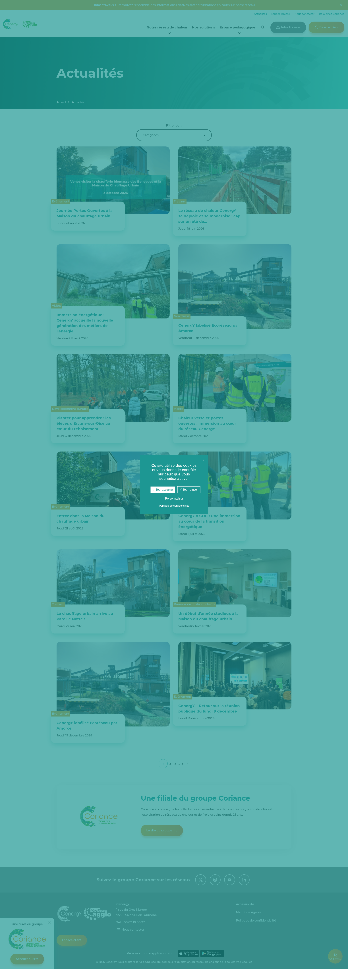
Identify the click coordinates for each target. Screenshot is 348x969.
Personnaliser (174, 498)
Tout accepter (164, 489)
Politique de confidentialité (174, 505)
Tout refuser (190, 489)
